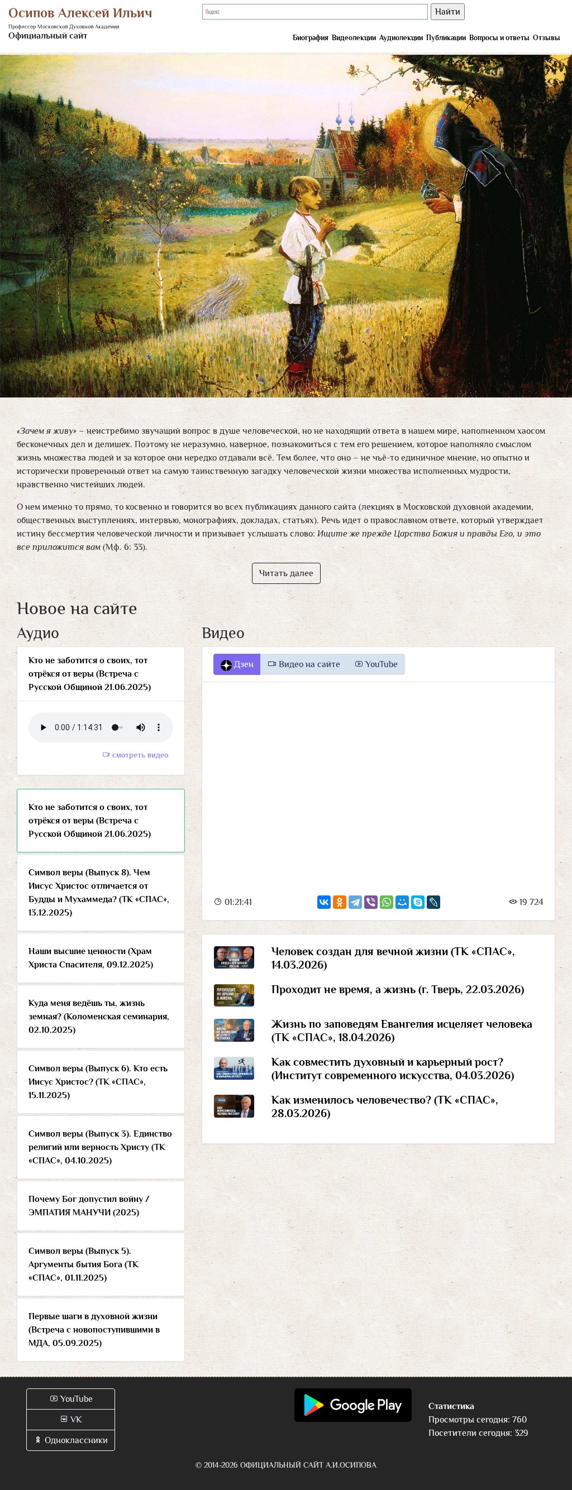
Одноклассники (75, 1440)
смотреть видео (139, 754)
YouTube (380, 664)
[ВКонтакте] (324, 902)
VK (75, 1420)
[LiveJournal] (433, 902)
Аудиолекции (401, 37)
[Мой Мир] (402, 902)
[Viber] (371, 902)
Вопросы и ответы (499, 37)
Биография (310, 37)
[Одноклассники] (339, 902)
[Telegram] (355, 902)
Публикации (446, 37)
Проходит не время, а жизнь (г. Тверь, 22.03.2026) (397, 989)
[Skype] (418, 902)
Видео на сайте (308, 664)
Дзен (243, 664)
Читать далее (286, 573)
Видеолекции (354, 37)
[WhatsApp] (386, 902)
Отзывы (546, 37)
